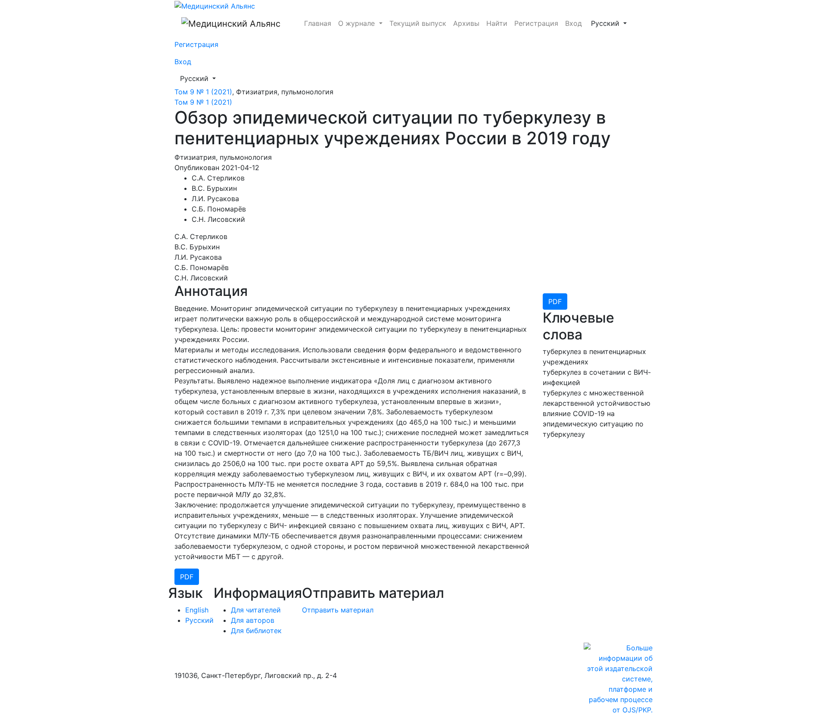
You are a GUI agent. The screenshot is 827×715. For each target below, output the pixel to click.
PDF (555, 301)
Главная (317, 23)
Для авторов (252, 620)
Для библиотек (256, 630)
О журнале (357, 23)
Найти (496, 23)
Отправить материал (337, 610)
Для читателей (256, 610)
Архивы (466, 23)
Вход (573, 23)
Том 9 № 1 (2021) (203, 91)
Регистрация (536, 23)
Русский (611, 23)
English (196, 610)
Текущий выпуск (417, 23)
